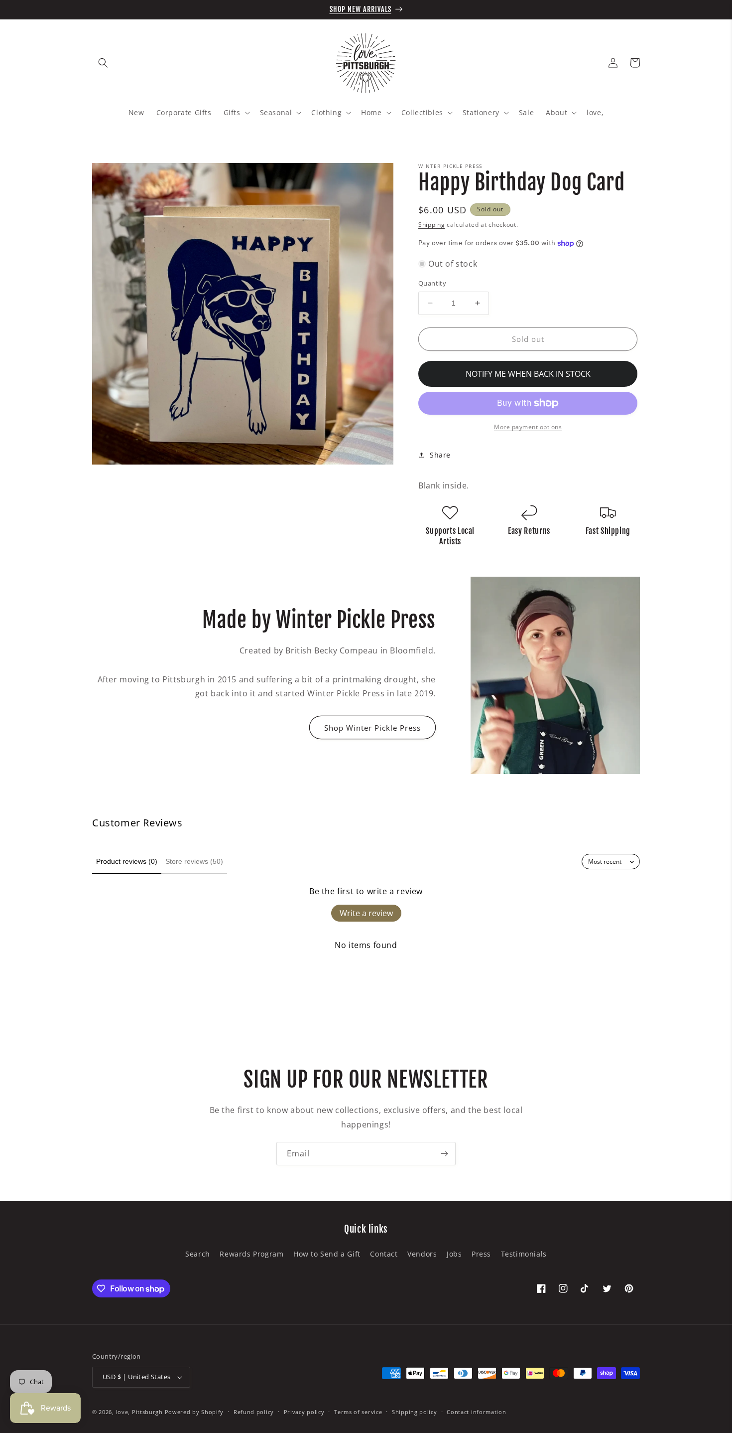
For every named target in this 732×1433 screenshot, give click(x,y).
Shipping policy (414, 1412)
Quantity (432, 283)
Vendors (422, 1254)
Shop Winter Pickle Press (372, 728)
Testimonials (524, 1254)
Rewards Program (251, 1254)
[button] (103, 63)
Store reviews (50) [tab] (194, 861)
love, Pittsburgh (139, 1412)
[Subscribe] (444, 1153)
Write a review (366, 913)
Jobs (454, 1254)
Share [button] (440, 455)
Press (481, 1254)
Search (197, 1254)
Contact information (476, 1412)
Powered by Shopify (194, 1412)
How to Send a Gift (327, 1254)
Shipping (431, 224)
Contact (383, 1254)
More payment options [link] (528, 427)
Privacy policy (304, 1412)
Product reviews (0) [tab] (126, 861)
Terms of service (358, 1412)
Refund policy (254, 1412)
